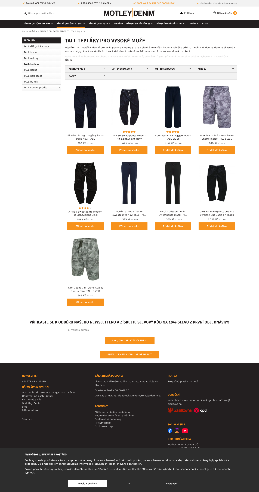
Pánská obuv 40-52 (98, 23)
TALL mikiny (31, 58)
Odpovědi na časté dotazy (37, 395)
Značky (192, 23)
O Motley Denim (31, 403)
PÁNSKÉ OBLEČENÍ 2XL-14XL (37, 23)
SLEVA (205, 23)
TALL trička (30, 52)
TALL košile (30, 69)
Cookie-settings (104, 426)
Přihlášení (189, 13)
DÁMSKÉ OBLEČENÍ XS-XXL (169, 23)
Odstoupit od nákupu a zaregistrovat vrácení (49, 392)
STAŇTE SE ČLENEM (34, 381)
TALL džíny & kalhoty (36, 46)
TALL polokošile (33, 75)
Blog (24, 406)
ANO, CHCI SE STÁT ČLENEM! (129, 340)
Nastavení (171, 483)
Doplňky (118, 23)
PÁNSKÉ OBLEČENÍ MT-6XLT (69, 23)
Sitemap (27, 419)
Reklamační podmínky (108, 419)
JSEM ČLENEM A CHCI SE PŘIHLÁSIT (129, 354)
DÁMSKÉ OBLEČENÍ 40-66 (138, 23)
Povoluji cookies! (87, 483)
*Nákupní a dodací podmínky (112, 412)
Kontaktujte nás (31, 399)
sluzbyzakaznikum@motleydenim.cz (218, 3)
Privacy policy (103, 422)
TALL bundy (31, 81)
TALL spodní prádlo (35, 87)
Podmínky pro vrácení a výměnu (114, 415)
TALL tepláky (31, 64)
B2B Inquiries (30, 410)
